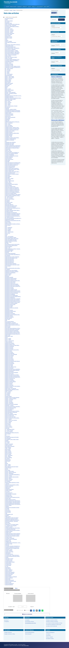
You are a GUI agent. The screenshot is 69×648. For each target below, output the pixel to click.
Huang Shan (7, 428)
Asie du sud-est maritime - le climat (11, 50)
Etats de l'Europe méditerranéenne (11, 245)
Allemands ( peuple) (8, 37)
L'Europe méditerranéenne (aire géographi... (13, 504)
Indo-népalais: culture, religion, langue (11, 439)
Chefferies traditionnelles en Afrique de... (12, 121)
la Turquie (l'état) (8, 565)
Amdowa (6, 40)
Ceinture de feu (8, 116)
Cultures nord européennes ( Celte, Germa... (13, 194)
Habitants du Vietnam (9, 387)
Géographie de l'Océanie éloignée (11, 289)
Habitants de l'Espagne (9, 348)
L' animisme (7, 483)
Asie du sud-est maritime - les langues (12, 51)
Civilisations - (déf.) (8, 136)
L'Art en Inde (7, 491)
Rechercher (62, 19)
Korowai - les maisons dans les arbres (11, 476)
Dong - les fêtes (8, 229)
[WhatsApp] (42, 611)
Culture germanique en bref (10, 172)
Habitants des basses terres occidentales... (12, 369)
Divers (16, 588)
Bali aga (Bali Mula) (8, 75)
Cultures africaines (8, 183)
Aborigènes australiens (9, 18)
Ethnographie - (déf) (8, 251)
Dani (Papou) (7, 201)
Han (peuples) (7, 394)
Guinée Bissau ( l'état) (9, 336)
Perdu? (31, 606)
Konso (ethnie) (7, 470)
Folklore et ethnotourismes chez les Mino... (12, 268)
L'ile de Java (7, 509)
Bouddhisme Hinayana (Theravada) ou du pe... (13, 95)
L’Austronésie (7, 522)
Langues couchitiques (9, 577)
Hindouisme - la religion (9, 405)
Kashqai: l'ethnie (8, 459)
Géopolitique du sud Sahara (10, 313)
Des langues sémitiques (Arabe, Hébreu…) (12, 210)
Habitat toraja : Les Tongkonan (10, 388)
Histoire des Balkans (8, 409)
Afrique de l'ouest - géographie (10, 25)
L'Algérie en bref (8, 487)
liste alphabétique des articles (30, 623)
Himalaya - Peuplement (9, 403)
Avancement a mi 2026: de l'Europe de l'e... (12, 67)
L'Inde (6, 513)
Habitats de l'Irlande (8, 390)
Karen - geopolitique (8, 455)
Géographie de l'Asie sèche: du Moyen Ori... (12, 286)
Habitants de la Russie (9, 364)
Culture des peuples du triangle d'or (11, 164)
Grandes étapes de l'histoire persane (11, 323)
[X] (34, 611)
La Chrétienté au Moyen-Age (10, 529)
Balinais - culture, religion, (9, 77)
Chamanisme (7, 119)
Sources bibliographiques (29, 632)
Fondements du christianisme (10, 272)
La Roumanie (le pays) (9, 554)
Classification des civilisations (10, 142)
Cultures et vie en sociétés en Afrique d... (12, 192)
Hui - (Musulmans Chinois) (9, 429)
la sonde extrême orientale (10, 561)
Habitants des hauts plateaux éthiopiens (12, 370)
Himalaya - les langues (9, 399)
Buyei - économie (8, 102)
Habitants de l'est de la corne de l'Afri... (12, 349)
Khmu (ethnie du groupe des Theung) (11, 466)
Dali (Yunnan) (7, 200)
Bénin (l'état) (7, 85)
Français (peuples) (8, 273)
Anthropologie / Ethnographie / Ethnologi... (12, 44)
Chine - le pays (7, 124)
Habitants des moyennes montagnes (11, 372)
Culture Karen (7, 175)
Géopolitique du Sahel (9, 312)
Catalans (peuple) (8, 112)
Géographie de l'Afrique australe (10, 278)
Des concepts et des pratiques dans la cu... (12, 208)
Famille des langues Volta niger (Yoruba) (12, 264)
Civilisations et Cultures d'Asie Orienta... (12, 137)
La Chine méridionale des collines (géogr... (12, 527)
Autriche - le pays (8, 62)
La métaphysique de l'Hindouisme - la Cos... (13, 542)
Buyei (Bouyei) (7, 107)
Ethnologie (7, 252)
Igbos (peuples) (8, 433)
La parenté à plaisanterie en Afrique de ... (12, 547)
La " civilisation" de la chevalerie (10, 525)
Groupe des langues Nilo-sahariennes (11, 330)
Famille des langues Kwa (9, 262)
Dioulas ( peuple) (8, 222)
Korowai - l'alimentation (9, 473)
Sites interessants (28, 633)
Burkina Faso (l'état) (8, 100)
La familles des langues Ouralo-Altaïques (12, 534)
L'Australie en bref (8, 495)
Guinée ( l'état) (7, 335)
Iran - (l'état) (7, 442)
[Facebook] (31, 611)
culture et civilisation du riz (10, 167)
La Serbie (6, 557)
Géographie (7, 276)
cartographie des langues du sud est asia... (12, 110)
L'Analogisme (7, 488)
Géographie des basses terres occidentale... (13, 298)
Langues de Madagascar (9, 583)
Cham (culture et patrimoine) (10, 117)
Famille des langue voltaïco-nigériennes (12, 256)
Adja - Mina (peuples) (9, 20)
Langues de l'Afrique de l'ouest (10, 581)
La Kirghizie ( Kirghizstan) (9, 538)
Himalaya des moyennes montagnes (11, 404)
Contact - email (8, 150)
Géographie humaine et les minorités (11, 307)
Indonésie (6, 440)
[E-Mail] (37, 611)
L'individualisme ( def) (9, 514)
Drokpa (6, 234)
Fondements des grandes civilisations (11, 271)
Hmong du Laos (8, 423)
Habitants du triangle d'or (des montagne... (12, 386)
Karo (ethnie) (7, 458)
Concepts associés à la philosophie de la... (12, 146)
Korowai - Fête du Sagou (9, 471)
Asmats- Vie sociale (8, 58)
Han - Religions (7, 392)
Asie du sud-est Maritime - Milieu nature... (12, 52)
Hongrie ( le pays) (8, 425)
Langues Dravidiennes (9, 584)
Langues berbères (8, 575)
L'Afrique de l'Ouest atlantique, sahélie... (12, 484)
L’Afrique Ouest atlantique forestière (11, 518)
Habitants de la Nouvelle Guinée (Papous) (12, 361)
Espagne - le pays (8, 242)
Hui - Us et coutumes (9, 431)
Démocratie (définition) (9, 204)
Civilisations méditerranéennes (10, 138)
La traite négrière (8, 563)
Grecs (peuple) (7, 327)
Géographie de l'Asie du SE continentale (12, 285)
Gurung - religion (8, 339)
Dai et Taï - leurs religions (9, 198)
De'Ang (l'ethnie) (8, 203)
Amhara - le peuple (8, 41)
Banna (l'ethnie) (8, 82)
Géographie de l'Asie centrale (10, 281)
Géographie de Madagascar (10, 297)
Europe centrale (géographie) (10, 253)
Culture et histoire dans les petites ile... (12, 168)
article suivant (30, 593)
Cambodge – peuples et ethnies (10, 109)
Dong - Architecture (8, 227)
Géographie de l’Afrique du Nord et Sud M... (12, 290)
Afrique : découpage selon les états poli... (12, 24)
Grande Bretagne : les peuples (10, 322)
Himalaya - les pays (8, 400)
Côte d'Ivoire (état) (8, 151)
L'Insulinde (7, 515)
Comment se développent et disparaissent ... (13, 145)
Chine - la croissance (8, 122)
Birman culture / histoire (9, 90)
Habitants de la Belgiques (9, 353)
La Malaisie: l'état (8, 541)
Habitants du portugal (9, 382)
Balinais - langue (8, 79)
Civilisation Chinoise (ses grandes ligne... (12, 128)
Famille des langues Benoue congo (11, 257)
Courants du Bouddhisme (9, 154)
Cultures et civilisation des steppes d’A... (12, 188)
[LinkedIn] (40, 611)
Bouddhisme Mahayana (9, 96)
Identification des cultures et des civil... (12, 432)
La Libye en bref (8, 540)
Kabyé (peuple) (7, 449)
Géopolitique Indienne (9, 315)
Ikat (5, 434)
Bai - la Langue (7, 70)
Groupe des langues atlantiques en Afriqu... (12, 328)
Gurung (6, 337)
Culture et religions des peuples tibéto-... (12, 171)
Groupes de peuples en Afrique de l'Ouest (12, 332)
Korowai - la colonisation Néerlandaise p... (12, 474)
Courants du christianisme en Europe (11, 155)
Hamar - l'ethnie (8, 391)
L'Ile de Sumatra (8, 512)
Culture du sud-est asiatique (10, 166)
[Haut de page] (67, 646)
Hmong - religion (8, 422)
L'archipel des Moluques (9, 489)
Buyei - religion (7, 104)
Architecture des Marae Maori (10, 46)
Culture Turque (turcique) (9, 180)
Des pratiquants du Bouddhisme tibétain (12, 214)
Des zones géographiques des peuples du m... (13, 218)
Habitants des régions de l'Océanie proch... (12, 377)
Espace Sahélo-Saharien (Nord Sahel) (11, 238)
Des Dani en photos (8, 209)
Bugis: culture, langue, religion (10, 99)
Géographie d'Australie (9, 277)
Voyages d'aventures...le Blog (9, 633)
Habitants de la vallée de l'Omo (10, 366)
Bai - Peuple (7, 71)
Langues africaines (8, 571)
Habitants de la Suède (9, 365)
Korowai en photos (8, 480)
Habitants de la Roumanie (9, 363)
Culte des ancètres (8, 158)
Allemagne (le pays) (8, 36)
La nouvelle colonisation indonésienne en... (12, 546)
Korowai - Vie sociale (9, 479)
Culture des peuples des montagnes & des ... (13, 162)
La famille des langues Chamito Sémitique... (12, 533)
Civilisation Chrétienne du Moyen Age (11, 129)
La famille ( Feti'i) (8, 532)
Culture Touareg (8, 179)
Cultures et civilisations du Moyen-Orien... (12, 189)
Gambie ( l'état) (8, 274)
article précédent (18, 593)
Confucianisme (7, 149)
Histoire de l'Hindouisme (9, 408)
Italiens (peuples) (8, 447)
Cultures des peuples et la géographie (12, 187)
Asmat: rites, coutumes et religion (11, 57)
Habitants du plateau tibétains (10, 381)
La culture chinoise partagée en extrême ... (12, 530)
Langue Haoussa (8, 568)
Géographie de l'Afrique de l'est (10, 279)
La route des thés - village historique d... (12, 555)
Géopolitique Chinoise (9, 310)
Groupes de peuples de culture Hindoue (12, 331)
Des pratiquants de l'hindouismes (11, 212)
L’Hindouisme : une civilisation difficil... (12, 524)
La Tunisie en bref (8, 564)
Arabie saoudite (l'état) (9, 45)
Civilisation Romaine (8, 135)
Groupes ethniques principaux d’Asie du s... (12, 333)
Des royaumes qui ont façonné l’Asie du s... (12, 215)
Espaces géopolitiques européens (11, 240)
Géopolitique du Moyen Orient (10, 311)
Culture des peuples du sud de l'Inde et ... (12, 163)
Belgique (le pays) (8, 84)
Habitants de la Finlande (9, 355)
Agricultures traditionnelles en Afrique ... (12, 26)
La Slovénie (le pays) (8, 559)
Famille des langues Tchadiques (10, 263)
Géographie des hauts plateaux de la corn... (12, 301)
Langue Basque (7, 567)
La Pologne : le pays (8, 549)
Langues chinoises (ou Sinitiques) (11, 576)
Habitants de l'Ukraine (9, 352)
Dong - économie (8, 228)
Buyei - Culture (7, 101)
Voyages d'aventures (8, 632)
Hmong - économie (8, 421)
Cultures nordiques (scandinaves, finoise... (12, 195)
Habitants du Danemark (9, 379)
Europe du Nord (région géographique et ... (12, 254)
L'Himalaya (7, 506)
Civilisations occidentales (9, 139)
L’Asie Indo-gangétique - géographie (11, 521)
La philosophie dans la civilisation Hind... (12, 548)
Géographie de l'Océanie (9, 288)
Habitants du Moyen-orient (10, 344)
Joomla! (5, 645)
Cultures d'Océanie (8, 185)
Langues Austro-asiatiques (9, 572)
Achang (6, 19)
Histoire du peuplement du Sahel (11, 414)
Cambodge (7, 108)
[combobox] (54, 20)
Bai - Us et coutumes (8, 74)
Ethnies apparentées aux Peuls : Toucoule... (12, 248)
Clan (6, 141)
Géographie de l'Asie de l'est (10, 282)
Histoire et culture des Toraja (10, 416)
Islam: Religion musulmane (9, 446)
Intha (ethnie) (7, 441)
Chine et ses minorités (9, 126)
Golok (6, 320)
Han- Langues (7, 395)
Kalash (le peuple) (8, 451)
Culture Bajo (7, 161)
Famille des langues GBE (9, 259)
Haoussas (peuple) (8, 396)
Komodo (6, 468)
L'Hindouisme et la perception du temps (12, 507)
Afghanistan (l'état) (8, 23)
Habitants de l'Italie (8, 350)
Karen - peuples (8, 456)
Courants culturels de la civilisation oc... (12, 152)
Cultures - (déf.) (8, 181)
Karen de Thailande (8, 457)
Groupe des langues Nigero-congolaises (12, 329)
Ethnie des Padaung (8, 246)
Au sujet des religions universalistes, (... (12, 60)
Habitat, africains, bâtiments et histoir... (12, 389)
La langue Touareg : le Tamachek (11, 539)
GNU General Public (25, 645)
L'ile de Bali (7, 508)
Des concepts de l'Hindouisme (10, 206)
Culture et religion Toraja (9, 170)
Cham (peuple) (7, 118)
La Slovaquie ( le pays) (9, 558)
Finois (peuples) (8, 265)
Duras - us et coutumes (9, 236)
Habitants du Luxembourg (9, 380)
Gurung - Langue (8, 338)
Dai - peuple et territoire (9, 196)
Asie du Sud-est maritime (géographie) (12, 53)
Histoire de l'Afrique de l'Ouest (10, 407)
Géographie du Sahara (9, 305)
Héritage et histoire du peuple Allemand (12, 397)
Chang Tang (7, 120)
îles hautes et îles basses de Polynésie (12, 437)
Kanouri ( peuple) (8, 454)
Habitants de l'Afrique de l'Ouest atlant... (12, 345)
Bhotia (6, 87)
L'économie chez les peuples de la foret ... (12, 497)
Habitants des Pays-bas (9, 373)
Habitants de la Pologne (9, 362)
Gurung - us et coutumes (9, 340)
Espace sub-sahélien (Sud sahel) (11, 239)
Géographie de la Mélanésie (10, 294)
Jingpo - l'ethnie (8, 448)
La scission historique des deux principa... (12, 556)
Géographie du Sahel (8, 306)
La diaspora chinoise (8, 531)
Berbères (6, 86)
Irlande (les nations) (8, 445)
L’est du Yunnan (8, 523)
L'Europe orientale (8, 505)
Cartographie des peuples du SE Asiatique (12, 111)
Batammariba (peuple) (9, 83)
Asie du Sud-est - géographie (10, 49)
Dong (6, 226)
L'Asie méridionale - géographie (10, 493)
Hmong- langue (8, 424)
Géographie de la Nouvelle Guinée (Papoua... (13, 296)
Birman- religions (8, 91)
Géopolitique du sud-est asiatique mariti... (12, 314)
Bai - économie (7, 69)
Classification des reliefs (9, 144)
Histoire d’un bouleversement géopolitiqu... (12, 406)
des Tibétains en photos (9, 217)
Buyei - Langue (7, 103)
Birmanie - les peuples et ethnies (11, 93)
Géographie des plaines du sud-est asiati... (12, 302)
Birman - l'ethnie (8, 88)
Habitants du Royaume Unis (10, 378)
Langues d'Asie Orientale (9, 580)
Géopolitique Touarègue (9, 316)
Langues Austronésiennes (9, 573)
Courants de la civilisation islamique (11, 153)
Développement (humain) (9, 219)
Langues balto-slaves (9, 574)
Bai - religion (7, 73)
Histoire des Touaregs (9, 413)
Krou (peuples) (7, 481)
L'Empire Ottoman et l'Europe (10, 499)
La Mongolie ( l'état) (8, 543)
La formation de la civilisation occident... (12, 535)
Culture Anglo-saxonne (9, 159)
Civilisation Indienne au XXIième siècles (12, 133)
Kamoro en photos (8, 453)
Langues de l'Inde (8, 582)
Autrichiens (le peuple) (9, 63)
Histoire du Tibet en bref (9, 415)
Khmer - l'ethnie (8, 465)
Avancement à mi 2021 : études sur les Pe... (12, 66)
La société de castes (8, 560)
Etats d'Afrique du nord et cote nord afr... (12, 244)
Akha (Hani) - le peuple (9, 31)
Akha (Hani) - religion (9, 32)
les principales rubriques (29, 621)
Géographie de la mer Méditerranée (11, 295)
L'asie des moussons (8, 492)
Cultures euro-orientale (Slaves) (10, 193)
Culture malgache (8, 176)
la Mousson (7, 544)
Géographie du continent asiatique (11, 303)
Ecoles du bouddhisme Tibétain (10, 237)
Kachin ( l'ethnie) (8, 450)
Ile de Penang (7, 436)
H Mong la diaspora (8, 341)
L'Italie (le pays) (8, 516)
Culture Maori (7, 177)
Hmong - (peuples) (8, 419)
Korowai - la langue (8, 475)
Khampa (6, 463)
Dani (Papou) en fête (8, 202)
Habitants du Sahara (8, 383)
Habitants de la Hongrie (9, 358)
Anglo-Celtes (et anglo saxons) (10, 42)
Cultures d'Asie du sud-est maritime (11, 184)
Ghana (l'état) (7, 319)
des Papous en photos (9, 211)
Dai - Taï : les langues (9, 197)
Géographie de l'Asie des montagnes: (11, 284)
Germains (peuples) (8, 318)
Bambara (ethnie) (8, 80)
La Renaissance (7, 552)
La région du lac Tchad (9, 551)
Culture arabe (7, 160)
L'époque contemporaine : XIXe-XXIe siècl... (12, 500)
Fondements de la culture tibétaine (11, 270)
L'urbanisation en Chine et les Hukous (11, 517)
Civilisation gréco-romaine (9, 130)
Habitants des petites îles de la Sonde (11, 374)
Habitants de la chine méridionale (11, 354)
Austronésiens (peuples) (9, 61)
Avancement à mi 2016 (9, 65)
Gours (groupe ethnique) (9, 321)
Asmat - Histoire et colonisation (10, 54)
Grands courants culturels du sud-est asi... (12, 324)
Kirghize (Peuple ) (8, 467)
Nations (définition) (56, 76)
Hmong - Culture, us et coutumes (11, 420)
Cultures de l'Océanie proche (10, 186)
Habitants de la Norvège (9, 360)
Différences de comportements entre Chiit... (13, 220)
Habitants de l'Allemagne (9, 346)
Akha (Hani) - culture (8, 28)
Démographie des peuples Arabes (11, 205)
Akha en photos (8, 35)
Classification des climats (9, 143)
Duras (6, 235)
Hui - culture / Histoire (9, 430)
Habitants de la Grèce (9, 357)
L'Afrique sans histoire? (9, 485)
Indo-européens (8, 438)
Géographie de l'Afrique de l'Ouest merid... (12, 280)
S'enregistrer (6, 621)
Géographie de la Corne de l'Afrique (11, 293)
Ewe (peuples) (7, 255)
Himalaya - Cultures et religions (10, 398)
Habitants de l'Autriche (9, 347)
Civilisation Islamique (8, 134)
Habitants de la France (9, 356)
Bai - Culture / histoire (9, 68)
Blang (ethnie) (7, 94)
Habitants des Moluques (9, 371)
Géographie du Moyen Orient (10, 304)
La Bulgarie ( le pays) (9, 526)
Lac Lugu (6, 566)
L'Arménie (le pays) (8, 490)
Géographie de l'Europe (9, 287)
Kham (6, 462)
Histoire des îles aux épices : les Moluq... (12, 411)
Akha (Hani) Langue (8, 34)
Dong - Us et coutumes (9, 231)
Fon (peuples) (7, 269)
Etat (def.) (7, 243)
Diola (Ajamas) (7, 221)
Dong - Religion (8, 230)
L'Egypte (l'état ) (8, 498)
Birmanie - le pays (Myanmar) (10, 92)
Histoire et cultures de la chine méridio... (12, 417)
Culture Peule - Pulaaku (9, 178)
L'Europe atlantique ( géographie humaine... (12, 501)
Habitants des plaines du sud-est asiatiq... (12, 375)
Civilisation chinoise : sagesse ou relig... (12, 127)
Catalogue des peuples (9, 113)
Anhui (6, 43)
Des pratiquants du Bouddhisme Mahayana (12, 213)
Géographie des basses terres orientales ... (12, 299)
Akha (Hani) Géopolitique (9, 33)
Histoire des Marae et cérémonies (11, 412)
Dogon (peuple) (8, 225)
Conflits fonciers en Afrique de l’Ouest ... (12, 147)
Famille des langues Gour (9, 260)
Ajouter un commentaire (27, 614)
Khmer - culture (8, 464)
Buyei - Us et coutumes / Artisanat (11, 105)
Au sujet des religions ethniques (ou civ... (12, 59)
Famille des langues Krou (9, 261)
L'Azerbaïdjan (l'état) (8, 496)
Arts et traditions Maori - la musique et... (12, 48)
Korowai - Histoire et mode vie (10, 472)
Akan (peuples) (7, 27)
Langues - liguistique (8, 569)
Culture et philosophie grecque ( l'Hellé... (12, 169)
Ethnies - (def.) (7, 247)
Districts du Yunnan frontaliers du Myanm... (12, 223)
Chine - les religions (8, 125)
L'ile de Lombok (8, 510)
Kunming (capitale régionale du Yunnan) (12, 482)
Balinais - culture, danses (9, 76)
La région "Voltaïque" (8, 550)
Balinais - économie (8, 78)
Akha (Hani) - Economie (9, 29)
